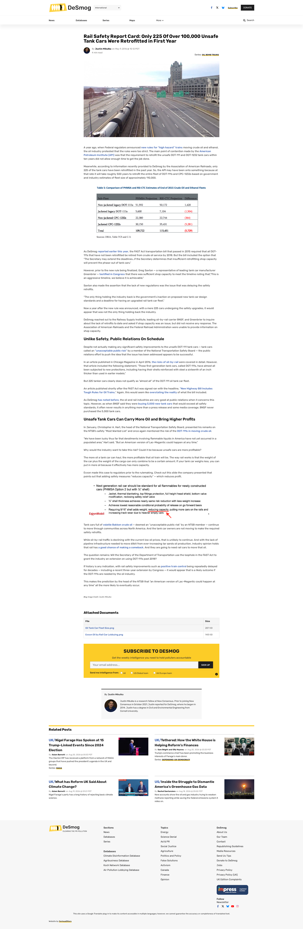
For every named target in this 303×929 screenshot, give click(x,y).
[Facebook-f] (211, 7)
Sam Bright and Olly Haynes (171, 750)
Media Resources (226, 851)
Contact (221, 841)
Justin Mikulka (103, 48)
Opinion (165, 879)
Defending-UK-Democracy (176, 760)
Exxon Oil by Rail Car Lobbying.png (104, 634)
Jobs (219, 865)
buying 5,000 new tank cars (155, 403)
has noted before (108, 399)
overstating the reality (163, 392)
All (124, 673)
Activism (165, 865)
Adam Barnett (58, 755)
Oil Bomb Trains (210, 55)
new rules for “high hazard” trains (162, 147)
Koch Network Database (117, 865)
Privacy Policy (224, 870)
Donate (247, 7)
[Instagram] (237, 906)
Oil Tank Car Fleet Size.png (99, 628)
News (107, 832)
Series (107, 841)
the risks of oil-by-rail (165, 362)
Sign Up (205, 665)
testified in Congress (112, 274)
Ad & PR (165, 841)
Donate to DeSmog (227, 860)
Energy (164, 832)
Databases (109, 836)
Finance (165, 874)
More (158, 20)
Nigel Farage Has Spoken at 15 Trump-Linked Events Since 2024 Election (76, 745)
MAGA (59, 768)
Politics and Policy (171, 855)
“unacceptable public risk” (111, 350)
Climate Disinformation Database (122, 855)
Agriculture (167, 851)
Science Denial (169, 836)
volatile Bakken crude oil (118, 524)
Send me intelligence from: (104, 673)
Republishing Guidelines (230, 846)
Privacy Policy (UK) (227, 874)
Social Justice (168, 846)
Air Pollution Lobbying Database (121, 870)
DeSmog (79, 7)
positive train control (173, 566)
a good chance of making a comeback (120, 547)
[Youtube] (232, 906)
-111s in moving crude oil (194, 430)
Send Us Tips (224, 855)
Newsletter (223, 902)
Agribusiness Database (116, 860)
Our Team (222, 836)
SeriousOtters (65, 921)
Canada (165, 870)
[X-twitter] (217, 7)
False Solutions (169, 860)
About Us (222, 832)
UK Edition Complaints (229, 879)
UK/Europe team (164, 673)
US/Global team (141, 673)
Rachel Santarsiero (166, 791)
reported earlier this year (113, 251)
